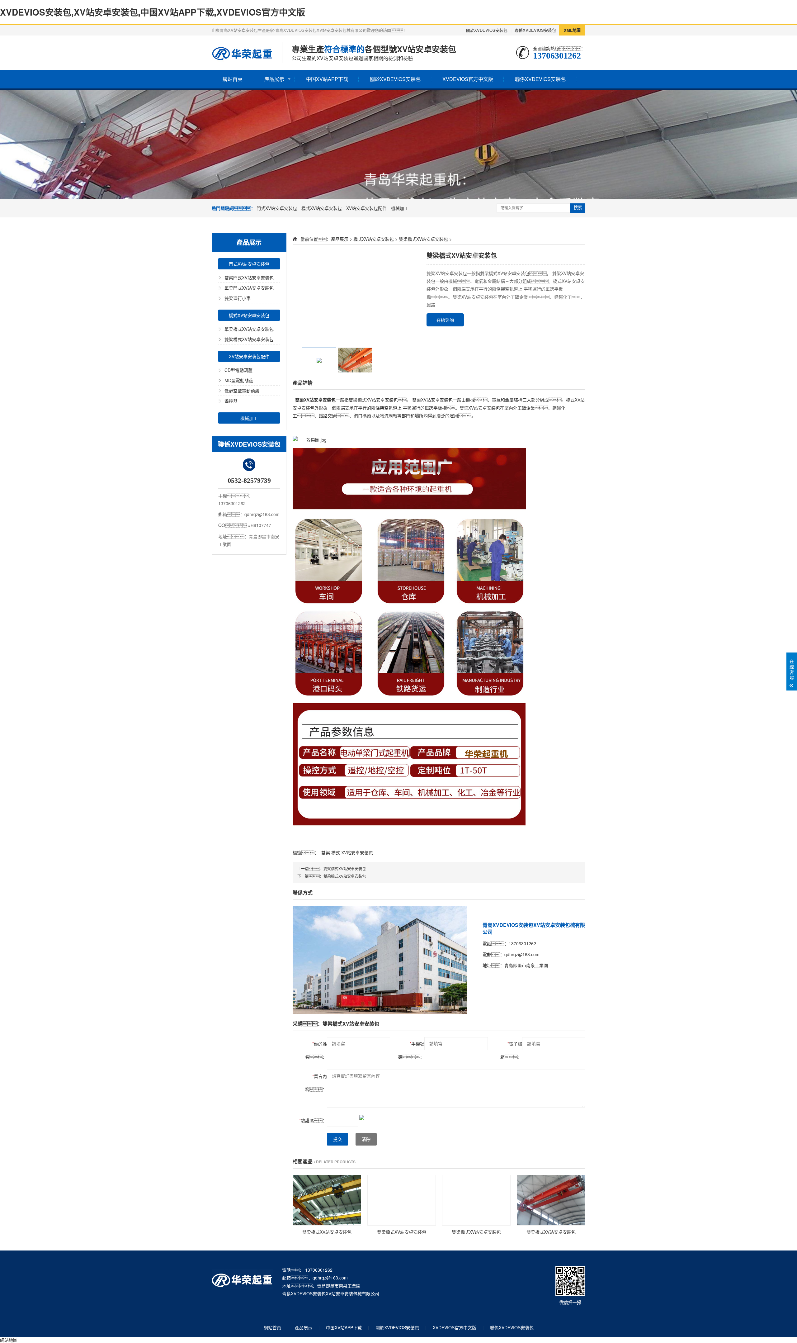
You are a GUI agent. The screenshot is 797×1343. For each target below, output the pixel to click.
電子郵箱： (511, 1050)
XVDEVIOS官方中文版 (467, 79)
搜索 (578, 207)
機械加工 (399, 208)
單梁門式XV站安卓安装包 (249, 288)
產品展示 (274, 79)
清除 (366, 1139)
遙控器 (231, 401)
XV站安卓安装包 (357, 852)
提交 (337, 1139)
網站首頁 (233, 79)
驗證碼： (313, 1120)
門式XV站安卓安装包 (277, 208)
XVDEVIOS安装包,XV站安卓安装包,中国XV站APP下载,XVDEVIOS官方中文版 (152, 12)
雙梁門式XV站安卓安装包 (249, 277)
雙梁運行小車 (237, 298)
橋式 (335, 852)
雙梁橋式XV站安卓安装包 (249, 339)
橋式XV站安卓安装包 (321, 208)
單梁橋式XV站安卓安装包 (249, 329)
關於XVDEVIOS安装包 (486, 30)
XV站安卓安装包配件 (366, 208)
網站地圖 (8, 1340)
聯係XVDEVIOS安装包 (535, 30)
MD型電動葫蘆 (238, 380)
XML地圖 (572, 30)
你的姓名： (316, 1050)
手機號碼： (411, 1050)
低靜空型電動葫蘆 (241, 390)
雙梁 (325, 852)
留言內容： (316, 1082)
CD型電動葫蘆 (238, 370)
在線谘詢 (445, 320)
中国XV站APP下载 (327, 79)
